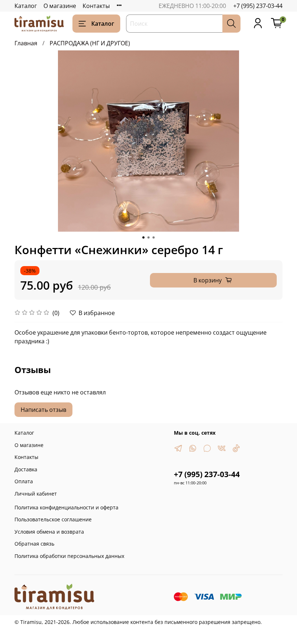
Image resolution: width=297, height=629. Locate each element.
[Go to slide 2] (148, 237)
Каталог (25, 6)
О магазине (59, 6)
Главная (25, 43)
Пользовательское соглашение (53, 519)
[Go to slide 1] (143, 237)
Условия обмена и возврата (49, 531)
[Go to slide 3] (153, 237)
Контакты (96, 6)
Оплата (23, 481)
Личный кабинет (35, 493)
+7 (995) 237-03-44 (258, 6)
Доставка (25, 469)
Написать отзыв (43, 410)
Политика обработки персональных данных (69, 556)
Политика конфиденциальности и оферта (66, 507)
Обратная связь (34, 543)
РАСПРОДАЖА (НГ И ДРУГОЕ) (90, 43)
